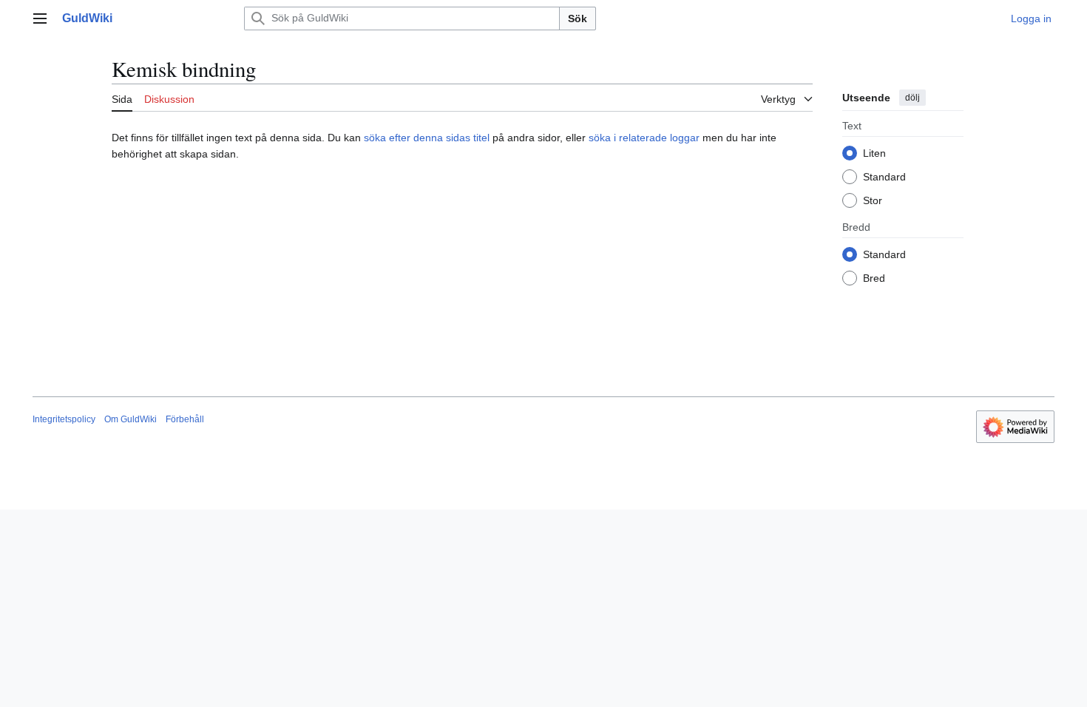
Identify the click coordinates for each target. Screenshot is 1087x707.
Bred (874, 278)
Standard (884, 177)
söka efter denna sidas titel (427, 137)
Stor (872, 200)
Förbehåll (185, 419)
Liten (874, 153)
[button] (40, 18)
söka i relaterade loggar (644, 137)
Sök (577, 18)
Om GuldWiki (130, 419)
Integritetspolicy (64, 419)
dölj (912, 97)
